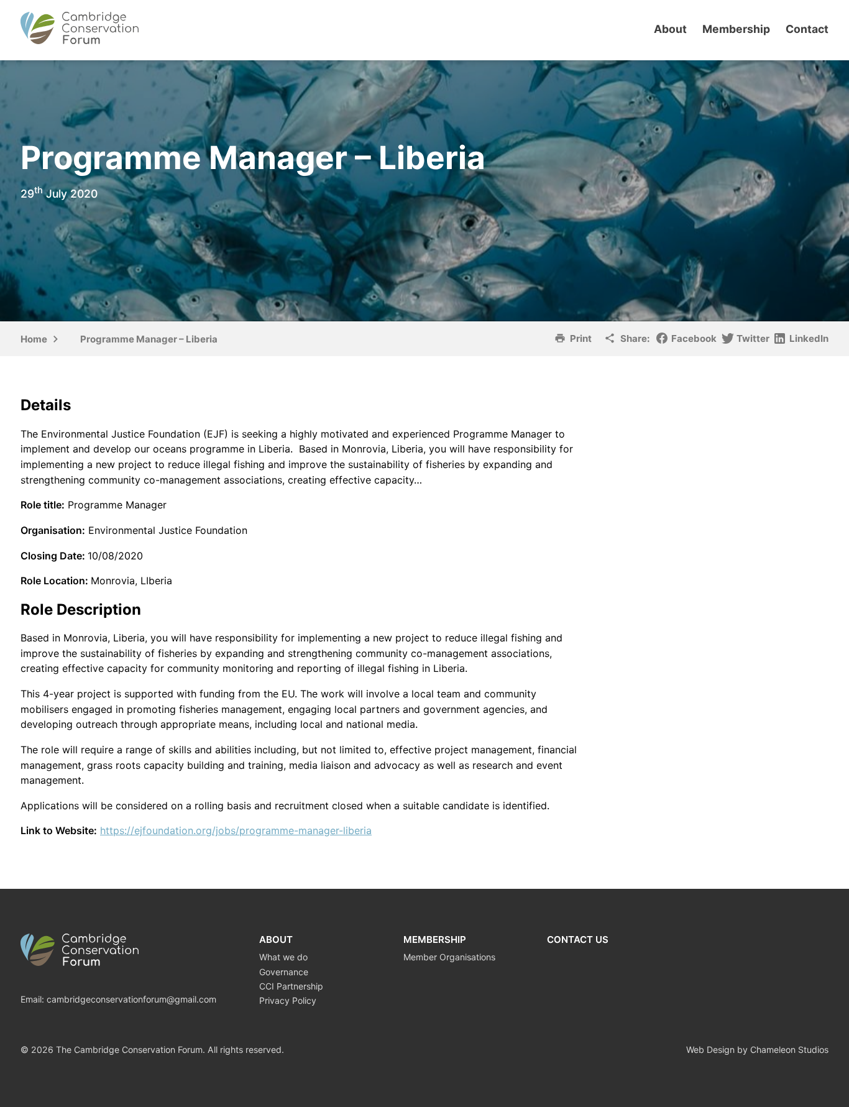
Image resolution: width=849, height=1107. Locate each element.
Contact (807, 28)
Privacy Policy (287, 1000)
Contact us (577, 939)
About (670, 28)
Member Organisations (449, 957)
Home (34, 339)
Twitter (753, 338)
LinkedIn (808, 338)
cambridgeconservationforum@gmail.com (131, 999)
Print (581, 338)
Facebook (694, 338)
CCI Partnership (291, 986)
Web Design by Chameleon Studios (757, 1049)
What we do (283, 957)
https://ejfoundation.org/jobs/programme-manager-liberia (236, 830)
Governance (283, 972)
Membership (736, 28)
